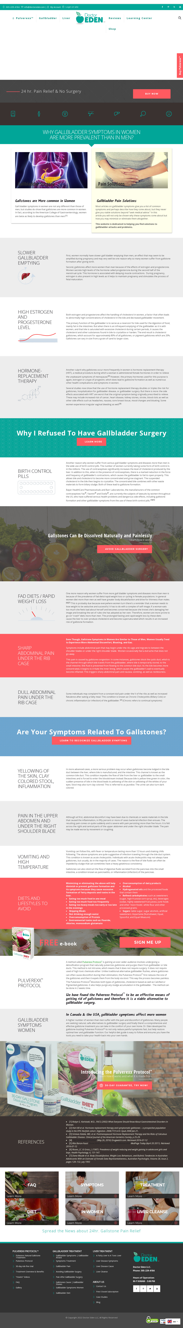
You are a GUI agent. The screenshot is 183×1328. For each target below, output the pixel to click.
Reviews (115, 18)
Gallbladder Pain (63, 1266)
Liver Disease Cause (105, 1266)
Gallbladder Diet (63, 1293)
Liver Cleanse (102, 1272)
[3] (120, 404)
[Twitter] (174, 7)
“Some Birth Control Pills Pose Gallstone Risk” (110, 1143)
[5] (154, 500)
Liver (66, 18)
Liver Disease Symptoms (107, 1261)
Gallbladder (48, 18)
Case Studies (102, 1297)
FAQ (18, 1282)
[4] (152, 500)
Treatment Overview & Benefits (30, 1272)
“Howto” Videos (23, 1277)
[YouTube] (180, 7)
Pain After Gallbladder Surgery (69, 1277)
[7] (69, 602)
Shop (112, 28)
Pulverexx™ (25, 18)
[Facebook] (162, 7)
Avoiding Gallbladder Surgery (68, 1272)
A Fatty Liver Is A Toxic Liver (108, 1256)
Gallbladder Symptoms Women (70, 1288)
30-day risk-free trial (24, 1266)
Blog (98, 1302)
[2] (109, 376)
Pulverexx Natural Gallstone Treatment (28, 1257)
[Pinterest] (168, 7)
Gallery (19, 1288)
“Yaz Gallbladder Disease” (84, 1140)
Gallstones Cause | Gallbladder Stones (69, 1283)
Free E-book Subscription (107, 1292)
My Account (55, 7)
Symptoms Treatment (66, 1261)
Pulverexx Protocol (92, 961)
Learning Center (139, 18)
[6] (67, 602)
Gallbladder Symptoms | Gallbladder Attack (72, 1257)
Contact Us (101, 1286)
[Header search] (179, 18)
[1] (66, 215)
